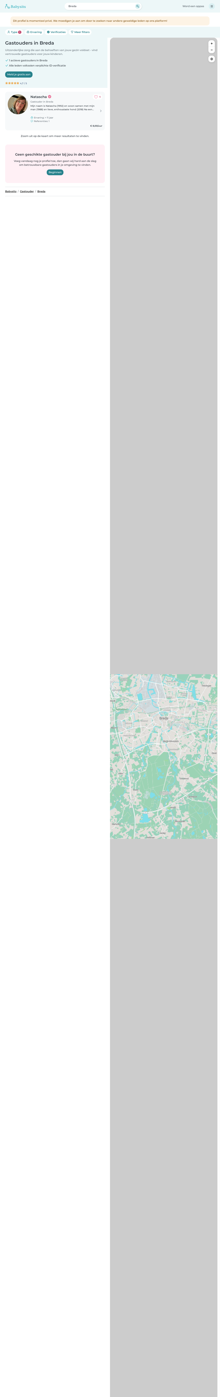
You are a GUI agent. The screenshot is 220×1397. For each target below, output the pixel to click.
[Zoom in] (211, 43)
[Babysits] (15, 6)
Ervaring (36, 32)
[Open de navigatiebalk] (212, 6)
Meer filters (82, 32)
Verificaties (58, 32)
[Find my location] (211, 59)
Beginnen (55, 172)
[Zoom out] (211, 50)
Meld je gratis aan (18, 74)
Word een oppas (193, 6)
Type (15, 32)
